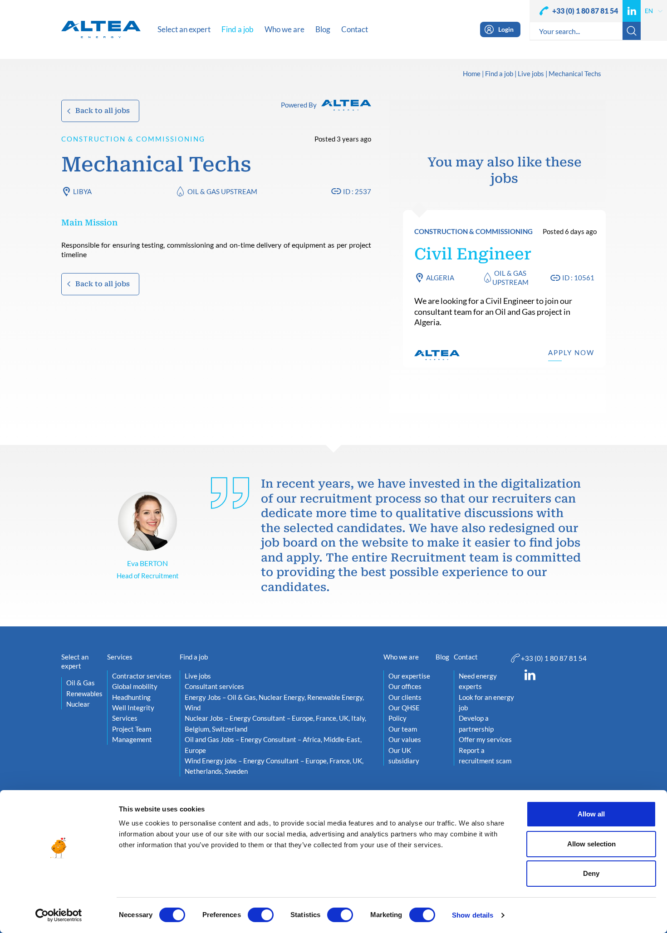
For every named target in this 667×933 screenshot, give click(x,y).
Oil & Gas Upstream (222, 191)
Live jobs (531, 74)
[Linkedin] (632, 11)
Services (119, 657)
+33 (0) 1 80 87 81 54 (585, 10)
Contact (466, 657)
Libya (82, 191)
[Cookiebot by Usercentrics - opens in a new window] (58, 915)
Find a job (499, 74)
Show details (472, 915)
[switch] (261, 915)
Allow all (591, 814)
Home (472, 74)
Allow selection (591, 844)
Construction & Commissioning (133, 139)
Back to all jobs (102, 111)
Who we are (401, 657)
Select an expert (74, 661)
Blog (442, 657)
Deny (591, 873)
